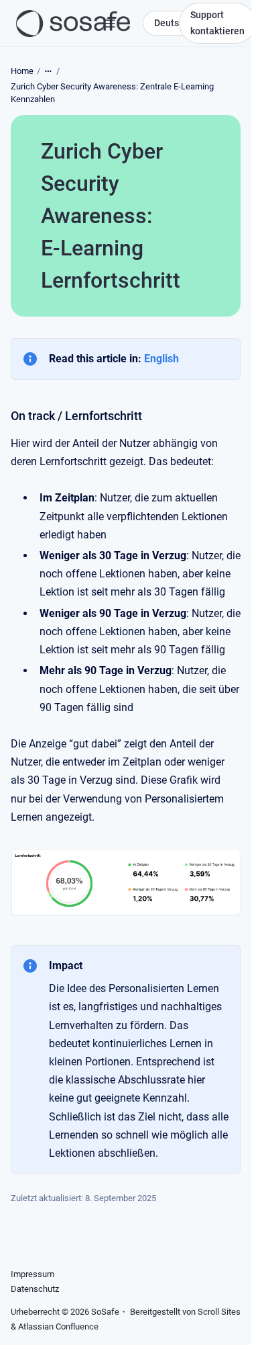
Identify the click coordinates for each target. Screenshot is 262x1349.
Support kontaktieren (217, 22)
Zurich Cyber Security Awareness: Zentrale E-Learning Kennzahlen (112, 93)
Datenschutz (35, 1289)
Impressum (32, 1274)
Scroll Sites (219, 1312)
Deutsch (171, 22)
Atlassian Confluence (58, 1326)
